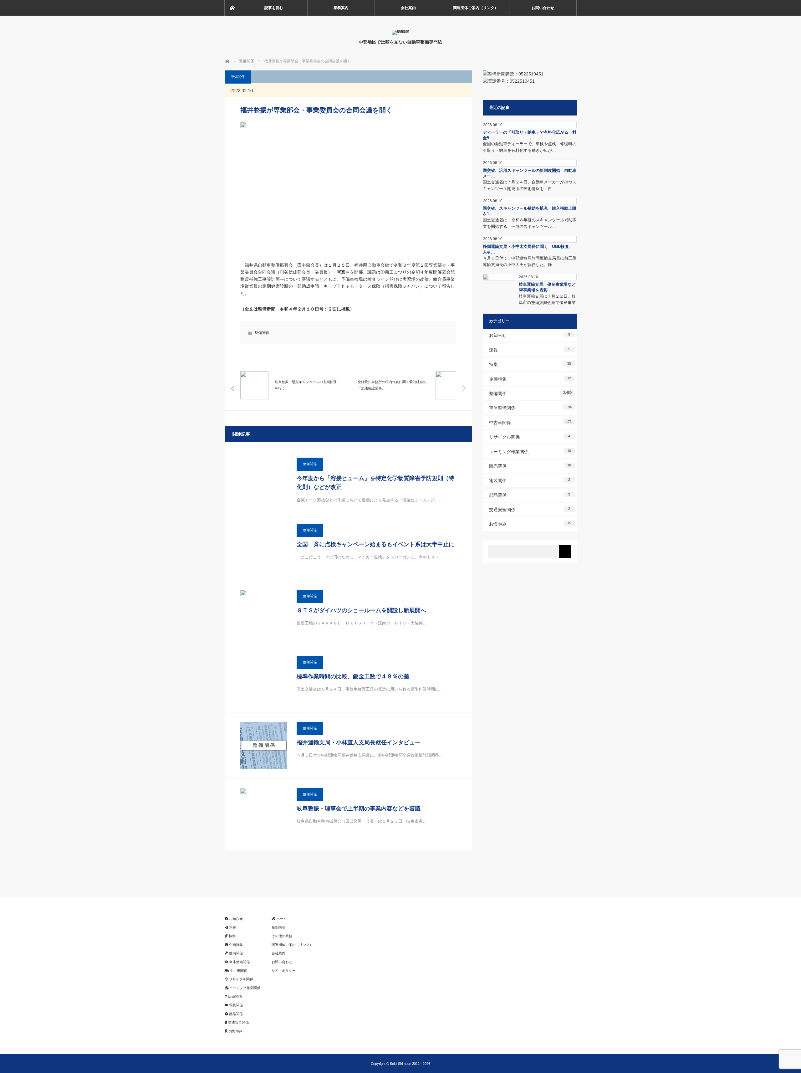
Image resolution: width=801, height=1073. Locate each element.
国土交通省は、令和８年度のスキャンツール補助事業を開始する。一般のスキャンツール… (529, 223)
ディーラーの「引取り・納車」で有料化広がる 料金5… (529, 135)
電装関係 (529, 480)
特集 (530, 364)
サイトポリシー (284, 971)
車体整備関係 (530, 407)
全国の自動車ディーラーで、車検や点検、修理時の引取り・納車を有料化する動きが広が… (529, 147)
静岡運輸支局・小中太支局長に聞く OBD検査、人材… (528, 249)
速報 (529, 349)
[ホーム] (232, 8)
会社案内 (408, 8)
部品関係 (529, 495)
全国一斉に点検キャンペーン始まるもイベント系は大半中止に (375, 544)
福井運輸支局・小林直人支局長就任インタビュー (359, 742)
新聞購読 (278, 927)
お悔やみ (530, 523)
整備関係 (238, 77)
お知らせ (529, 335)
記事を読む (273, 8)
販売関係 (530, 466)
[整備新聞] (400, 31)
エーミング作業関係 (530, 451)
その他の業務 (282, 936)
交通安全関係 (529, 509)
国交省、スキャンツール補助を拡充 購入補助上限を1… (529, 211)
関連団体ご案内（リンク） (475, 8)
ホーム (281, 919)
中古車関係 (530, 422)
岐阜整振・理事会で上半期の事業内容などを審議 (359, 808)
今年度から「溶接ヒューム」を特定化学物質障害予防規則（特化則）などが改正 (375, 482)
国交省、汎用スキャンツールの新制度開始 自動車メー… (529, 173)
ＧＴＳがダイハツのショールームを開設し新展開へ (361, 610)
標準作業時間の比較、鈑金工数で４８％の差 (353, 676)
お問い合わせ (543, 8)
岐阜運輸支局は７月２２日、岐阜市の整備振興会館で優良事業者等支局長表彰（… (547, 303)
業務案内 (341, 8)
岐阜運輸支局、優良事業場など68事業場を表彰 (547, 287)
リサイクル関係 (529, 436)
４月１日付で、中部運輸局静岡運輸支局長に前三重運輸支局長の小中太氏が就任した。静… (529, 261)
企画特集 (530, 379)
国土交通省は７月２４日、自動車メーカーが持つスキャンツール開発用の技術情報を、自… (529, 185)
